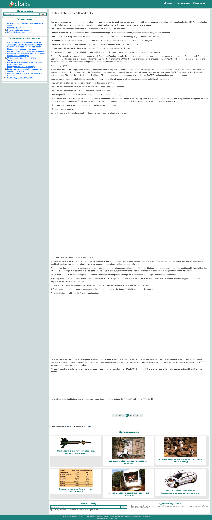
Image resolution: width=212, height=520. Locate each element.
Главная (171, 3)
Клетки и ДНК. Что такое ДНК (20, 78)
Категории (185, 3)
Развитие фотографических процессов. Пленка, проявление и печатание (24, 48)
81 (134, 415)
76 (116, 415)
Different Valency (14, 28)
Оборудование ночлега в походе (21, 67)
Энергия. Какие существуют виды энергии (25, 51)
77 (120, 415)
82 (138, 415)
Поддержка (146, 516)
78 (123, 415)
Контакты (200, 3)
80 (131, 415)
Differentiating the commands (19, 32)
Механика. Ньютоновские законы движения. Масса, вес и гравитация (26, 54)
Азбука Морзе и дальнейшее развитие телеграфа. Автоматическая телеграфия (24, 43)
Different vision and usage (18, 30)
